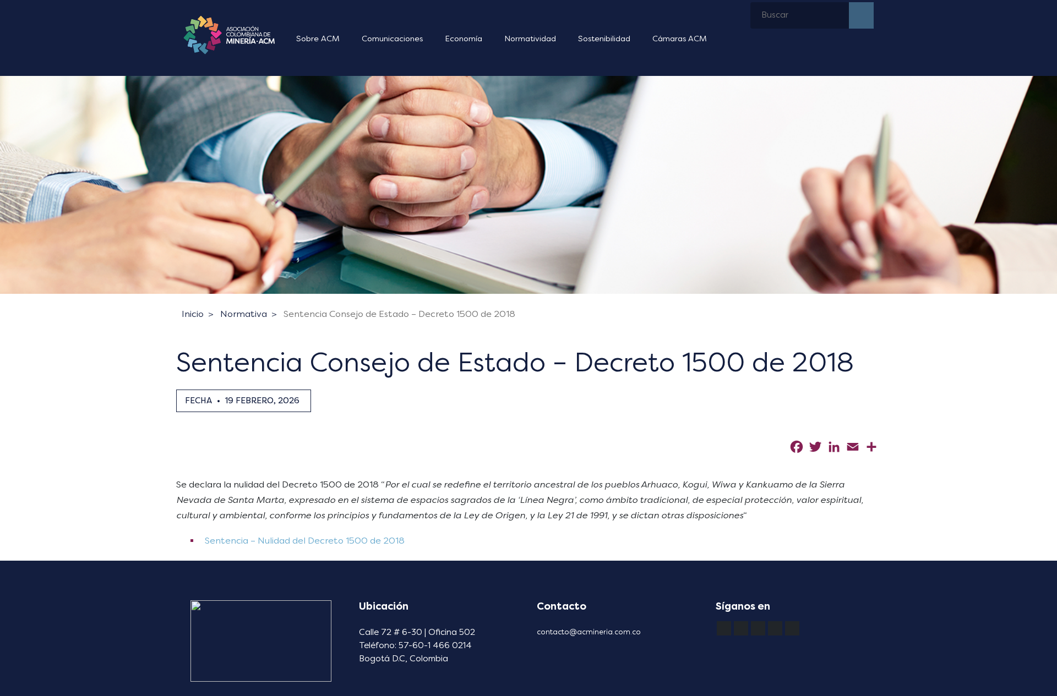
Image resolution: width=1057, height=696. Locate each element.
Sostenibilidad (604, 38)
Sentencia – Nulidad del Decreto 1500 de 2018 (304, 540)
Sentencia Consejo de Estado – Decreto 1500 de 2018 (399, 314)
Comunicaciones (392, 38)
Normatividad (530, 38)
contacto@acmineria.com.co (589, 632)
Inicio (193, 314)
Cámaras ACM (679, 38)
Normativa (243, 314)
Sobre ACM (318, 38)
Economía (463, 38)
